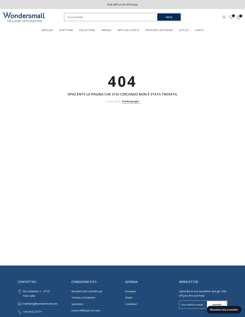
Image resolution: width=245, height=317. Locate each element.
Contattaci (131, 304)
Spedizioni (77, 304)
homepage (130, 101)
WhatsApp (132, 4)
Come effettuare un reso (85, 310)
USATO (199, 30)
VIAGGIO (106, 30)
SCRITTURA (66, 30)
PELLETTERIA (87, 30)
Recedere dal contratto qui (86, 291)
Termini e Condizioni (83, 297)
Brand (128, 297)
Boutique (130, 291)
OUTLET (184, 30)
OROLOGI (47, 30)
